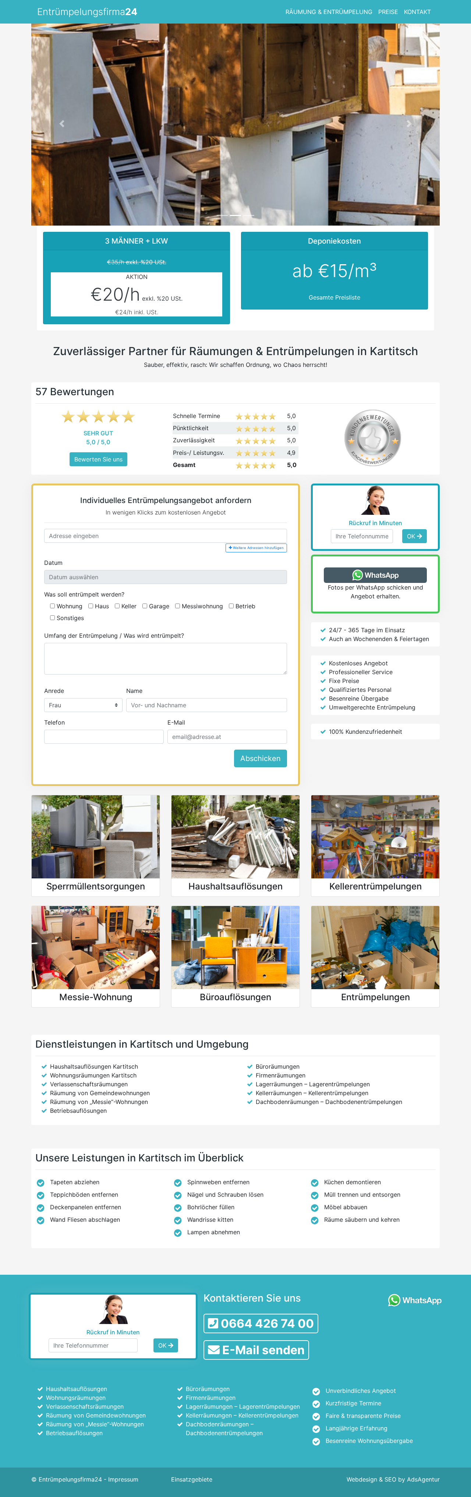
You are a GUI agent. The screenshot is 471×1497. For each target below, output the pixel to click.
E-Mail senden (262, 1350)
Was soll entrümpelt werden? (84, 594)
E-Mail (176, 722)
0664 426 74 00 (266, 1323)
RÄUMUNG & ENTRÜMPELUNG (329, 11)
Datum (53, 562)
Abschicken (260, 758)
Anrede (54, 690)
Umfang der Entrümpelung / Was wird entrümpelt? (114, 635)
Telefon (54, 722)
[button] (62, 123)
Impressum (123, 1479)
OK (412, 536)
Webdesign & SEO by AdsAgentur (393, 1479)
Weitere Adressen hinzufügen (258, 548)
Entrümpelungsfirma (87, 11)
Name (134, 690)
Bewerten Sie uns (98, 459)
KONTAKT (417, 11)
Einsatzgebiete (191, 1479)
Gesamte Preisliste (334, 297)
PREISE (388, 11)
